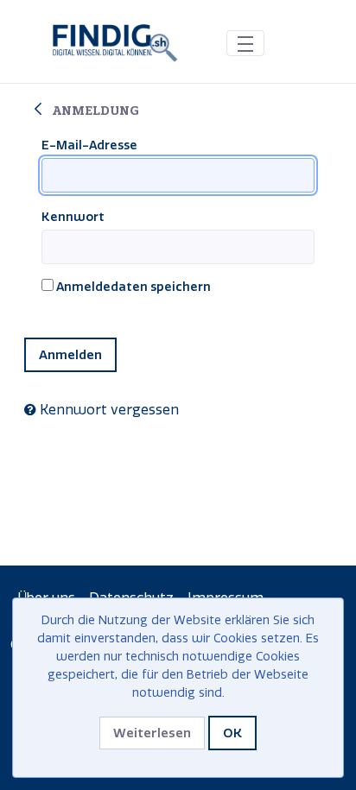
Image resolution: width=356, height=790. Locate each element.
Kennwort (73, 217)
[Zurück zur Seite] (38, 109)
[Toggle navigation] (245, 42)
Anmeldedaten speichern (132, 287)
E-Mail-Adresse (89, 145)
